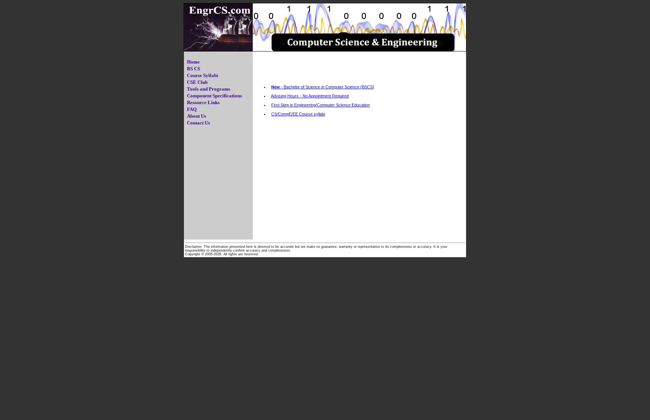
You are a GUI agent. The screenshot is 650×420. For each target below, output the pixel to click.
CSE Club (197, 82)
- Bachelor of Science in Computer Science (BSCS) (322, 87)
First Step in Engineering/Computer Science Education (320, 105)
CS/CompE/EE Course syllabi (298, 114)
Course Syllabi (202, 75)
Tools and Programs (208, 89)
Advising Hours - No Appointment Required (310, 96)
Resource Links (203, 102)
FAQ (192, 109)
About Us (196, 116)
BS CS (193, 68)
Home (193, 62)
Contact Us (198, 123)
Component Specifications (214, 96)
